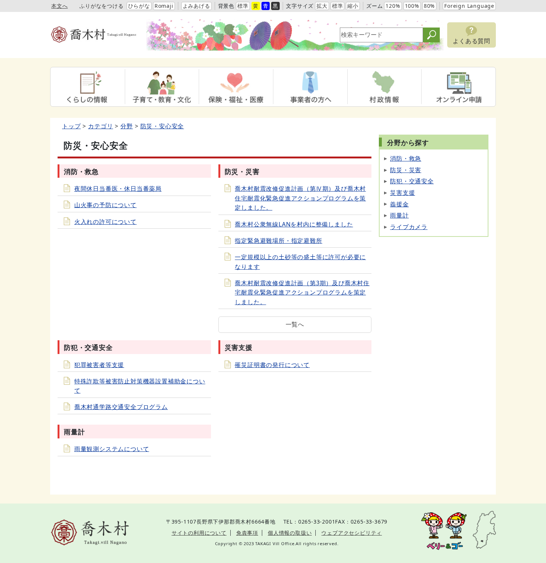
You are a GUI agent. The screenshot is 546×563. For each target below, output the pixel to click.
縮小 (352, 5)
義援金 (399, 204)
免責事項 (247, 532)
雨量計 (399, 215)
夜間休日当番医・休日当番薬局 (118, 188)
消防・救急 (405, 158)
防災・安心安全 (162, 126)
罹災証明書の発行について (272, 365)
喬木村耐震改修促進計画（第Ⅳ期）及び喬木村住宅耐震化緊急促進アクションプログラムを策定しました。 (300, 198)
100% (412, 5)
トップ (71, 126)
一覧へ (295, 324)
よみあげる (196, 5)
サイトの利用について (199, 532)
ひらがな (139, 5)
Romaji (164, 5)
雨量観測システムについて (111, 449)
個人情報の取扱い (290, 532)
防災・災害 (405, 170)
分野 (126, 126)
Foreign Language (469, 5)
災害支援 (402, 193)
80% (429, 5)
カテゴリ (100, 126)
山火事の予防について (105, 205)
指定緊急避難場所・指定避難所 (278, 241)
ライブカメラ (409, 227)
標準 (242, 5)
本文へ (59, 5)
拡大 (322, 5)
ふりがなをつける (101, 5)
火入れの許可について (105, 222)
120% (393, 5)
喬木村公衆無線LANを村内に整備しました (294, 224)
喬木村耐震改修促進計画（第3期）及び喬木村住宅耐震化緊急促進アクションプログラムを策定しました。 (302, 292)
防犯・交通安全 (412, 181)
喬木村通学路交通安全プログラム (121, 407)
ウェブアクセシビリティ (351, 532)
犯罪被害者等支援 (99, 365)
